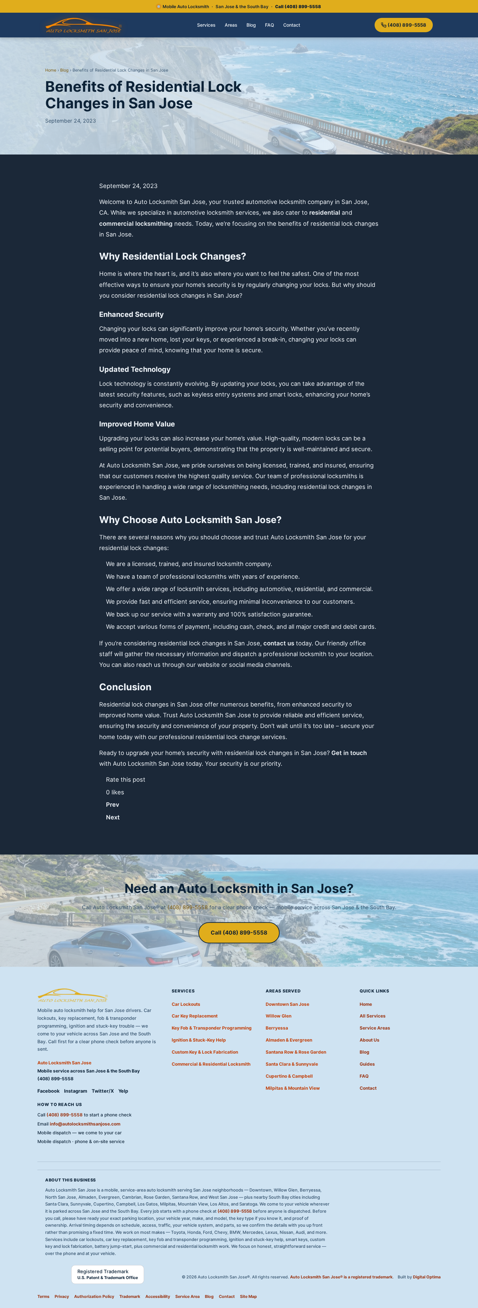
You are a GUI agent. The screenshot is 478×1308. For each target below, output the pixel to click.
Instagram (75, 1091)
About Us (369, 1040)
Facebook (48, 1091)
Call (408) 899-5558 (239, 932)
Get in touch (349, 752)
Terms (43, 1296)
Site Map (248, 1296)
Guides (367, 1064)
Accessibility (157, 1296)
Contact (291, 25)
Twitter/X (103, 1091)
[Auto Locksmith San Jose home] (84, 25)
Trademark (129, 1296)
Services (206, 25)
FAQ (269, 25)
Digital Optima (427, 1276)
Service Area (187, 1296)
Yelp (123, 1091)
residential (324, 212)
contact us (278, 643)
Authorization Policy (94, 1296)
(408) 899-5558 (407, 25)
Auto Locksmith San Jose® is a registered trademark (341, 1276)
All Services (373, 1015)
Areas (231, 25)
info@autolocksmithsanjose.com (85, 1123)
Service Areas (375, 1028)
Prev (112, 804)
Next (113, 817)
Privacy (62, 1296)
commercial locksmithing (136, 223)
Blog (251, 25)
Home (50, 70)
